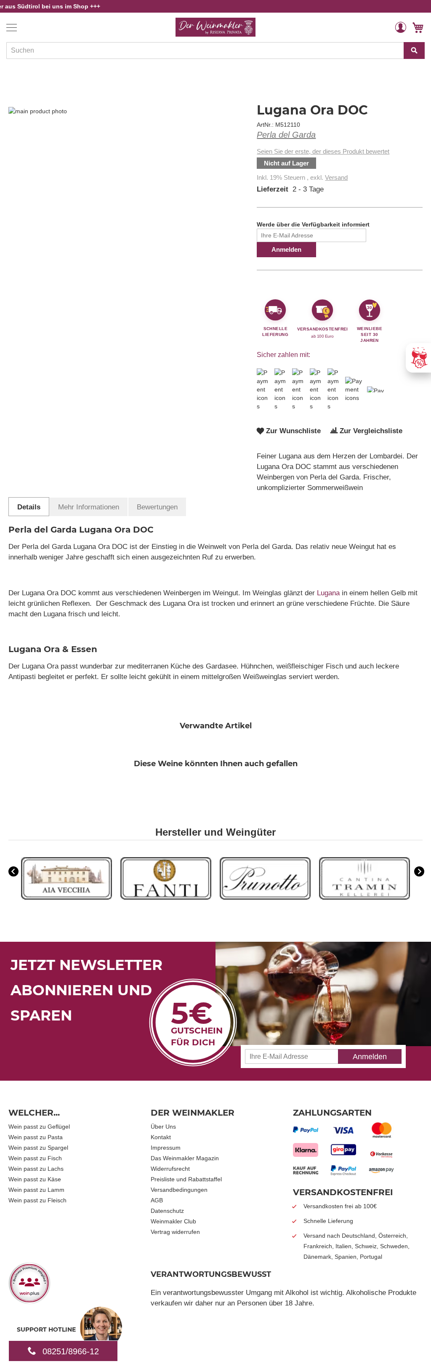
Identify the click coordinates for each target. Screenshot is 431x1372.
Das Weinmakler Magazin (185, 1158)
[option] (66, 879)
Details (28, 507)
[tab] (28, 506)
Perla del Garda (286, 134)
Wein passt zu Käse (34, 1179)
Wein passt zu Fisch (35, 1158)
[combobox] (215, 50)
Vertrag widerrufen (175, 1231)
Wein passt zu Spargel (38, 1147)
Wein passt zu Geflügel (39, 1126)
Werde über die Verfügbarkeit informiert (313, 224)
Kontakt (161, 1137)
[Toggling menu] (11, 27)
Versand (336, 177)
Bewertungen (157, 507)
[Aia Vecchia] (66, 897)
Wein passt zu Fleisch (37, 1200)
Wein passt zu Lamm (36, 1189)
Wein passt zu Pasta (35, 1137)
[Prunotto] (265, 897)
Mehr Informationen (88, 507)
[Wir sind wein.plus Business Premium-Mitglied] (29, 1301)
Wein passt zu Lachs (36, 1168)
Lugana (328, 593)
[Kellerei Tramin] (364, 897)
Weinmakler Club (173, 1221)
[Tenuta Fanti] (165, 897)
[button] (400, 27)
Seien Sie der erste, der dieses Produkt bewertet (323, 151)
